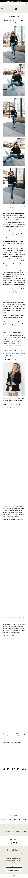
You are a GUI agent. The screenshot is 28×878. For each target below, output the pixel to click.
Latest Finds (4, 831)
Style (10, 819)
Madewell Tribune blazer (9, 734)
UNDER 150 (18, 831)
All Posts (4, 819)
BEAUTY (9, 831)
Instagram (24, 831)
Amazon (15, 819)
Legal (14, 875)
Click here (8, 1)
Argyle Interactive (20, 876)
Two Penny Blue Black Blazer (10, 398)
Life (20, 819)
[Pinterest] (11, 843)
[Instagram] (14, 843)
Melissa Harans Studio (11, 876)
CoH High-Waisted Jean (9, 337)
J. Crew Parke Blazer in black (10, 506)
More (24, 819)
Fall (8, 16)
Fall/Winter (12, 16)
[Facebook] (17, 843)
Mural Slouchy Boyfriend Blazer (10, 618)
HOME (14, 831)
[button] (27, 3)
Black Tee (10, 347)
